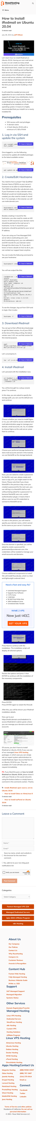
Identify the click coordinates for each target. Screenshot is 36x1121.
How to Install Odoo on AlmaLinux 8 (19, 794)
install (7, 788)
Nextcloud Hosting (9, 1086)
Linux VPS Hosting (14, 1016)
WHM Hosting (11, 1056)
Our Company (14, 944)
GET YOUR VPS (18, 623)
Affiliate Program (13, 1035)
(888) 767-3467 (26, 1073)
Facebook (23, 1090)
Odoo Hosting (7, 1073)
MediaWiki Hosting (9, 1096)
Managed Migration (14, 994)
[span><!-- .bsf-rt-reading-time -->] (18, 164)
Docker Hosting (12, 1053)
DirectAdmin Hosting (14, 1062)
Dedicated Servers (14, 1019)
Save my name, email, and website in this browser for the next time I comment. (17, 855)
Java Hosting (7, 1099)
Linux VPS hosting (21, 752)
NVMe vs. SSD (14, 984)
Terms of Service (11, 1107)
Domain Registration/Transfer (18, 1008)
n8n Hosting (11, 1025)
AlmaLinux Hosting (13, 1043)
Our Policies (13, 947)
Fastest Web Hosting (17, 974)
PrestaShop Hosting (10, 1090)
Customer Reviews (16, 960)
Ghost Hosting (7, 1093)
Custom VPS (11, 1029)
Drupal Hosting (8, 1080)
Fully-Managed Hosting (18, 977)
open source (22, 788)
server (30, 788)
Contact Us (13, 950)
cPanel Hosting (12, 1059)
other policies (26, 1107)
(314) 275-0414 (26, 1076)
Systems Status (12, 998)
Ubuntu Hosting (12, 1046)
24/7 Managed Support (15, 991)
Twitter (22, 1093)
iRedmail (13, 788)
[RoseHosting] (10, 3)
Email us (23, 1080)
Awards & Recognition (17, 963)
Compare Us (13, 957)
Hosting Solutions (13, 1032)
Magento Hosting (8, 1070)
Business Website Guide (18, 980)
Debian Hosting (12, 1049)
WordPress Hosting (14, 1022)
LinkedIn (23, 1097)
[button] (33, 3)
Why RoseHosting (16, 954)
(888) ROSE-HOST (27, 1070)
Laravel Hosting (8, 1083)
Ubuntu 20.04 (7, 791)
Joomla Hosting (8, 1076)
